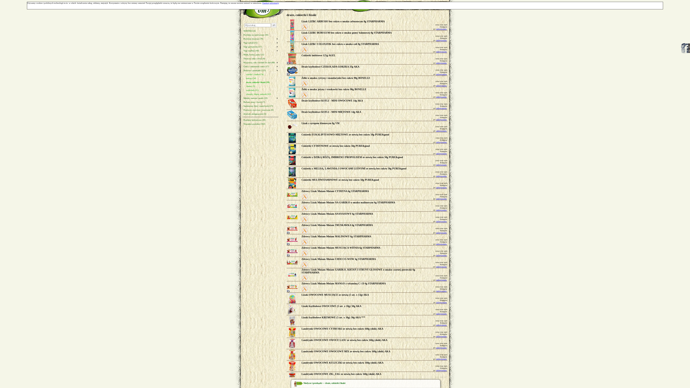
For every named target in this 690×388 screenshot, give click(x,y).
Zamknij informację (270, 3)
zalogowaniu (441, 29)
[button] (305, 27)
